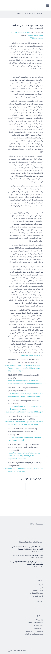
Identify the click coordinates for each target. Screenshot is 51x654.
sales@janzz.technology (30, 355)
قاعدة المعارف (33, 35)
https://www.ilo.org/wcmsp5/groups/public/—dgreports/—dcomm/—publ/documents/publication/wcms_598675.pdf (24, 409)
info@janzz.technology (34, 634)
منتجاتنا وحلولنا (38, 590)
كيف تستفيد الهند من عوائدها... (29, 14)
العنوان (10, 651)
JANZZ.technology (36, 38)
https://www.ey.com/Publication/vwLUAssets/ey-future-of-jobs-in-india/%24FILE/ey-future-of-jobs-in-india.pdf (24, 368)
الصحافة (40, 601)
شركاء (41, 584)
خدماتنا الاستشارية (36, 593)
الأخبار (15, 32)
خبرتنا (41, 587)
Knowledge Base (24, 32)
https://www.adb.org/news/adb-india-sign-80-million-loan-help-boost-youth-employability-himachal (25, 456)
